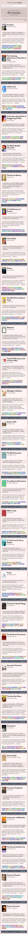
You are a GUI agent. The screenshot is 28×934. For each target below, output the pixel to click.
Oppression (4, 383)
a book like (17, 2)
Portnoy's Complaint (14, 788)
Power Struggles (11, 349)
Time (13, 259)
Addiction (4, 106)
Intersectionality (19, 531)
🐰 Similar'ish (22, 51)
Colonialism (13, 348)
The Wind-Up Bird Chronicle (13, 147)
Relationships (14, 45)
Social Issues (19, 45)
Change (10, 442)
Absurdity (3, 229)
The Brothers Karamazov (16, 634)
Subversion (19, 810)
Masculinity (10, 717)
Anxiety (23, 810)
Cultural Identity (13, 777)
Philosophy (4, 168)
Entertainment (8, 106)
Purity (9, 573)
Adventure (4, 79)
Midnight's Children (14, 391)
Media (24, 594)
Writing (18, 138)
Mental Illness (19, 107)
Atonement (11, 726)
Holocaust (15, 501)
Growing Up (16, 47)
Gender (22, 318)
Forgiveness (13, 746)
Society (16, 688)
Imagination (21, 925)
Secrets (8, 594)
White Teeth (11, 511)
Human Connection (17, 48)
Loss (12, 136)
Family (3, 136)
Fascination (4, 928)
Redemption (16, 166)
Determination (4, 231)
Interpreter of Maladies (16, 817)
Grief (6, 136)
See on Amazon (14, 51)
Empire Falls (11, 422)
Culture (19, 229)
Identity (19, 47)
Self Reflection (4, 287)
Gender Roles (7, 317)
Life (20, 318)
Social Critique (8, 895)
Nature (20, 166)
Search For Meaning (18, 165)
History (16, 79)
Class (8, 442)
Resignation (19, 287)
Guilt (14, 198)
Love (12, 48)
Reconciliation (4, 503)
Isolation (14, 107)
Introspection (23, 533)
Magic (19, 79)
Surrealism (16, 925)
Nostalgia (18, 414)
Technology (14, 106)
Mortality (9, 136)
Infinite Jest (11, 87)
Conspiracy (15, 473)
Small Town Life (4, 444)
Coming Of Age (8, 318)
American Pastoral (14, 665)
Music (19, 562)
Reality (10, 165)
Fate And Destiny (5, 382)
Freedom (10, 25)
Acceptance (4, 290)
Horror (9, 898)
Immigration (18, 77)
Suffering (21, 656)
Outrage (22, 229)
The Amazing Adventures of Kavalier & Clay (16, 58)
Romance (17, 382)
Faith (15, 656)
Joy (15, 533)
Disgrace (10, 327)
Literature (10, 200)
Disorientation (21, 927)
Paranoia (7, 927)
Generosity (14, 138)
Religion (16, 413)
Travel (10, 718)
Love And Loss (19, 380)
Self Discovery (4, 260)
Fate (12, 166)
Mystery (6, 200)
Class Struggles (21, 198)
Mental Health (18, 808)
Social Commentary (5, 47)
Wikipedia (22, 42)
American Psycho (13, 875)
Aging (17, 562)
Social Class (12, 624)
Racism (16, 348)
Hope (11, 138)
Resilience (4, 138)
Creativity (3, 77)
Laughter (13, 231)
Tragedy (24, 687)
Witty (17, 231)
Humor (16, 229)
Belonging (18, 777)
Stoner (9, 268)
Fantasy (9, 77)
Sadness (13, 290)
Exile (21, 717)
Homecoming (23, 838)
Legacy (9, 503)
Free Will (19, 259)
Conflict (3, 688)
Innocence (17, 746)
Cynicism (23, 107)
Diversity (10, 533)
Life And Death (17, 317)
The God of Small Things (16, 604)
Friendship (23, 77)
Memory (7, 138)
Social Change (4, 563)
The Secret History (14, 175)
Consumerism (10, 107)
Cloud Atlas (11, 239)
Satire (13, 229)
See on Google (5, 51)
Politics (10, 45)
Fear (10, 927)
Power (17, 198)
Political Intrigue (9, 473)
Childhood (4, 625)
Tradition (21, 625)
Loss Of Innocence (5, 166)
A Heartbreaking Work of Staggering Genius (16, 117)
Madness (3, 927)
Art (6, 77)
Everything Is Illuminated (16, 481)
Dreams (23, 166)
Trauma (24, 472)
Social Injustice (4, 349)
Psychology (19, 200)
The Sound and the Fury (16, 847)
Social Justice (22, 349)
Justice (13, 658)
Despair (3, 445)
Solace (15, 287)
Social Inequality (16, 625)
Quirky (19, 231)
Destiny (24, 260)
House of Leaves (13, 906)
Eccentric (23, 231)
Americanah (11, 755)
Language (11, 380)
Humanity (12, 260)
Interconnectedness (5, 259)
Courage (21, 136)
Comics (13, 79)
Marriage (11, 47)
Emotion (14, 839)
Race (3, 351)
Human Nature (4, 48)
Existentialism (4, 107)
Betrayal (3, 198)
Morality (7, 198)
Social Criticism (9, 229)
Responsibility (12, 748)
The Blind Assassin (14, 453)
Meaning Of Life (11, 287)
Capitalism (4, 897)
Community (4, 442)
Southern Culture (5, 867)
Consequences (18, 748)
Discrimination (8, 79)
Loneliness (9, 290)
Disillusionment (4, 717)
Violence (21, 895)
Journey (18, 503)
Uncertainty (7, 925)
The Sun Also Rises (14, 696)
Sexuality (12, 317)
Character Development (6, 289)
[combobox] (14, 6)
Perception (12, 925)
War (12, 77)
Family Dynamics (5, 45)
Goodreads (4, 134)
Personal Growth (16, 136)
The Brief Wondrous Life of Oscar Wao (16, 360)
